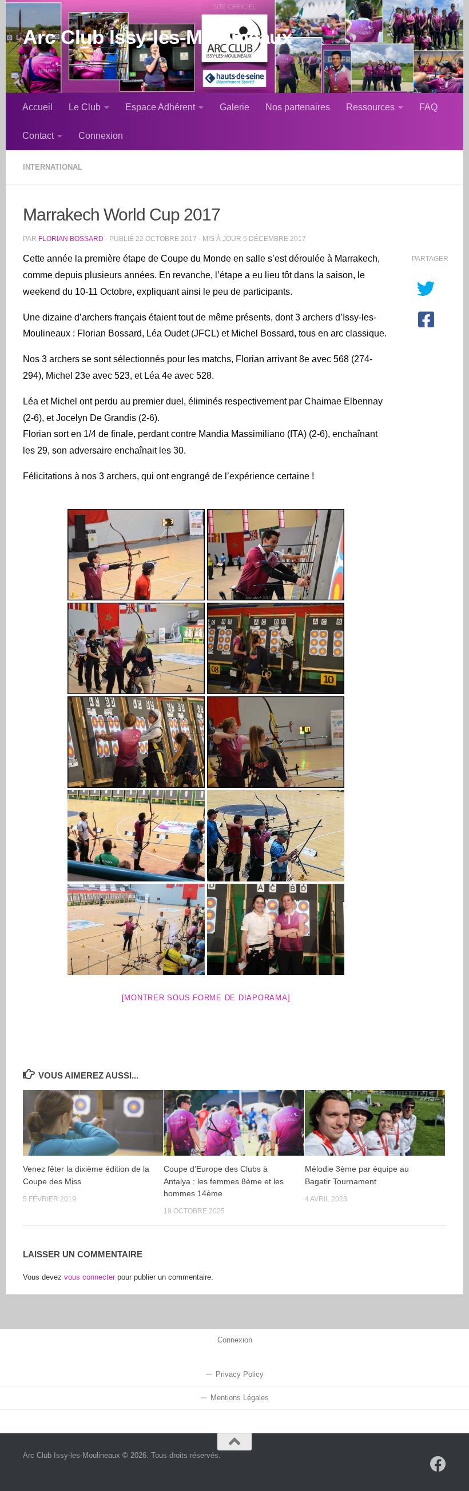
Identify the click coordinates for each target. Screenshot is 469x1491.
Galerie (234, 107)
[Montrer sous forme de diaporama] (206, 997)
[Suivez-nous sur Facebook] (438, 1464)
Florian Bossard (71, 238)
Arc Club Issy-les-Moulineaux (157, 37)
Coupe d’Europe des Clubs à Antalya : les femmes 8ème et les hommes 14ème (224, 1181)
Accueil (37, 107)
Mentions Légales (239, 1398)
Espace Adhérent (160, 107)
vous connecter (89, 1277)
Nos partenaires (297, 107)
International (52, 167)
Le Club (85, 107)
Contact (38, 136)
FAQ (428, 107)
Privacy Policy (240, 1374)
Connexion (100, 136)
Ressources (370, 107)
